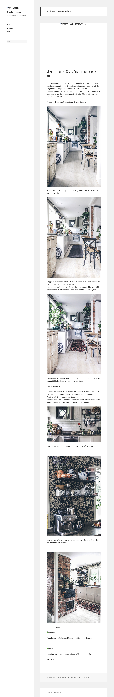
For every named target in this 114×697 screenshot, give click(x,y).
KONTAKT (10, 28)
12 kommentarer (86, 677)
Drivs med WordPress (54, 693)
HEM (8, 25)
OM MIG (9, 31)
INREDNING (63, 677)
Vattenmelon (74, 677)
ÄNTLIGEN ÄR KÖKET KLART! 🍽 (71, 74)
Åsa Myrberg (14, 12)
